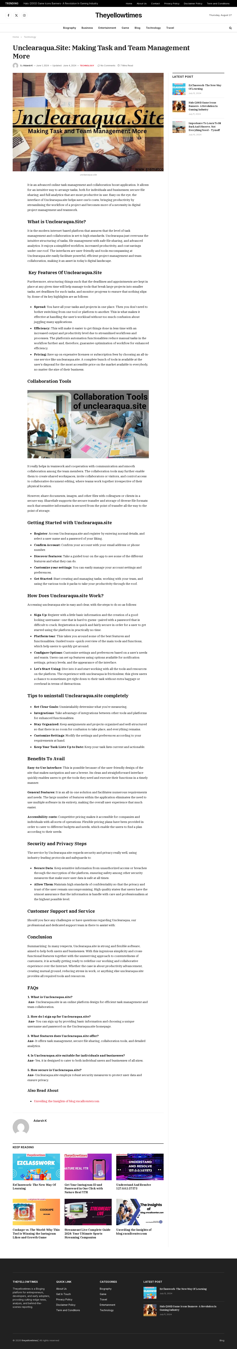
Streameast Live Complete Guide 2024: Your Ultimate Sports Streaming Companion (88, 1233)
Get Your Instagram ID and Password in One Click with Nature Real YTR (84, 1188)
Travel (170, 27)
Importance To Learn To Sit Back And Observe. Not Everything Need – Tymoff (205, 127)
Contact (155, 3)
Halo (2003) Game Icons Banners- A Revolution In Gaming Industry (61, 3)
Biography (69, 27)
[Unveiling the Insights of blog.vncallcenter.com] (140, 1212)
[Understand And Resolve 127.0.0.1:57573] (140, 1167)
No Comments (108, 65)
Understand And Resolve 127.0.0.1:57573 (133, 1186)
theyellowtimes (30, 1340)
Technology (153, 27)
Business (87, 27)
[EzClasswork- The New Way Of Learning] (36, 1167)
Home (129, 3)
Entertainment (107, 27)
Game (125, 27)
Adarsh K (28, 65)
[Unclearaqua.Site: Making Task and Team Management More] (88, 122)
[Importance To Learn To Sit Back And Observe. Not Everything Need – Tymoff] (178, 127)
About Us (142, 3)
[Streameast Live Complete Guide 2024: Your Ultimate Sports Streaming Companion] (88, 1212)
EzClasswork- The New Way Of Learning (34, 1186)
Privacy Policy (171, 3)
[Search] (230, 28)
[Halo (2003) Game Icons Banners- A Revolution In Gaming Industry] (178, 106)
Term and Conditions (218, 3)
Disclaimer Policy (193, 3)
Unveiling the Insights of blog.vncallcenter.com (66, 1101)
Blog (137, 27)
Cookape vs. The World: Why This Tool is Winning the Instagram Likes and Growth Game (36, 1233)
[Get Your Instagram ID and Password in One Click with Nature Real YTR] (88, 1167)
